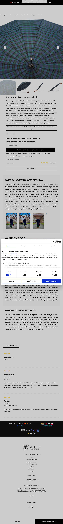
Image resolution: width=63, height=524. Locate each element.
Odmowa (11, 281)
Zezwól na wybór (31, 281)
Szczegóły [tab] (24, 246)
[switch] (24, 275)
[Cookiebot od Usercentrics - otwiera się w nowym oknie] (54, 241)
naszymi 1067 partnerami (13, 254)
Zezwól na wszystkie (51, 281)
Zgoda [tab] (8, 246)
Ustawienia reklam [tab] (39, 246)
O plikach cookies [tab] (55, 246)
